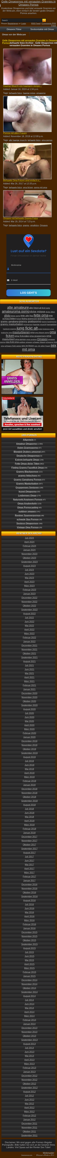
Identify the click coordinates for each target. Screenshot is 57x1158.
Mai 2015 (29, 960)
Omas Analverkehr (27, 503)
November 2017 (29, 841)
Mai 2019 (29, 769)
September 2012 (29, 1088)
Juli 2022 (29, 618)
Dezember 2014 (29, 980)
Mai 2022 (29, 625)
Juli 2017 (29, 857)
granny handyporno (49, 322)
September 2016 (29, 896)
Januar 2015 (29, 976)
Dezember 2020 (29, 693)
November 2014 (29, 984)
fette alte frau (27, 315)
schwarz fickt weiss (13, 346)
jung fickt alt (27, 328)
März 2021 (29, 681)
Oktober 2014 (29, 988)
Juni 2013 (29, 1052)
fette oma (41, 315)
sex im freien (28, 346)
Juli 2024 (29, 538)
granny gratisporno (30, 321)
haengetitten (52, 324)
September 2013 (29, 1040)
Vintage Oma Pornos (28, 527)
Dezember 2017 (29, 837)
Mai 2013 (29, 1056)
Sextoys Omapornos (27, 523)
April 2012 (29, 1107)
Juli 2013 (29, 1048)
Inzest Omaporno (28, 491)
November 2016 (29, 888)
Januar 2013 (29, 1072)
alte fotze (34, 308)
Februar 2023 (29, 590)
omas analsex (31, 340)
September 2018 (29, 801)
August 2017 (29, 853)
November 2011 (29, 1127)
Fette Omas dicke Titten (27, 464)
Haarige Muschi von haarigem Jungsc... (22, 86)
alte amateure (18, 307)
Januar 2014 (29, 1024)
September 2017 (29, 849)
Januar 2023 (29, 594)
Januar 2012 (29, 1119)
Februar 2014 (29, 1020)
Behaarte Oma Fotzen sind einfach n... (22, 180)
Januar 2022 (29, 641)
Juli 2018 (29, 809)
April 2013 (29, 1060)
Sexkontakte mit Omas (42, 29)
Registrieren (13, 23)
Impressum (26, 1155)
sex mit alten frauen (42, 346)
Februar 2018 (29, 829)
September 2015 (29, 944)
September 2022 (29, 610)
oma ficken (28, 187)
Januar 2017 (29, 880)
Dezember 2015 (29, 932)
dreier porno (15, 316)
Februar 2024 (29, 546)
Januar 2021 (29, 689)
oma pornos (47, 140)
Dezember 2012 (29, 1076)
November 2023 (29, 554)
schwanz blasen (39, 342)
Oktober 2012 (29, 1084)
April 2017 (29, 868)
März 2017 (29, 872)
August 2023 (29, 566)
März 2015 (29, 968)
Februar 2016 (29, 924)
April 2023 (29, 582)
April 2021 (29, 677)
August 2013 (29, 1044)
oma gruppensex (37, 336)
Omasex (44, 225)
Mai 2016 (29, 912)
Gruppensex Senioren (27, 487)
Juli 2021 (29, 665)
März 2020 (29, 729)
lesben (40, 329)
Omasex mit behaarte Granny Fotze (20, 218)
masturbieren (21, 332)
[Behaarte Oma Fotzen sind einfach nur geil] (27, 161)
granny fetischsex (46, 318)
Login (23, 23)
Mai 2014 (29, 1008)
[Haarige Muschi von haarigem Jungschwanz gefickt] (27, 67)
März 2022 (29, 633)
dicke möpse (37, 311)
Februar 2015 (29, 972)
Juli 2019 (29, 761)
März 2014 (29, 1016)
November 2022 (29, 602)
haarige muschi (39, 324)
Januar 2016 (29, 928)
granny (26, 225)
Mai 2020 (29, 721)
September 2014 (29, 992)
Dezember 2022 (29, 598)
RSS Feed (35, 23)
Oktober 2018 (29, 797)
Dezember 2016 (29, 884)
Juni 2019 (29, 765)
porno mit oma (40, 187)
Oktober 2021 (29, 653)
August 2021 (29, 661)
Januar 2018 (29, 833)
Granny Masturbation (27, 483)
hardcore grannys (9, 329)
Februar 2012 (29, 1115)
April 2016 (29, 916)
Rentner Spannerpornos (28, 515)
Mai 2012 (29, 1104)
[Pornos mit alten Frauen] (27, 114)
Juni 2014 (29, 1004)
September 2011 (29, 1135)
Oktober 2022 (29, 606)
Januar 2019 (29, 785)
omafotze (34, 225)
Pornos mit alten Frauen (15, 133)
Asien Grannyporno (27, 448)
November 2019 (29, 745)
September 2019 (29, 753)
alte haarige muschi (18, 140)
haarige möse (29, 93)
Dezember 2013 (29, 1028)
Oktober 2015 (29, 940)
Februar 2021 (29, 685)
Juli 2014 (29, 1000)
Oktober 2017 (29, 845)
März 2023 (29, 586)
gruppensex (28, 325)
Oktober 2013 (29, 1036)
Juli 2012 (29, 1096)
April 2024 (29, 542)
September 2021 (29, 657)
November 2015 (29, 936)
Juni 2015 (29, 956)
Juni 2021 (29, 669)
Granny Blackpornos (27, 471)
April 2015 (29, 964)
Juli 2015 (29, 952)
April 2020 (29, 725)
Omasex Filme (14, 29)
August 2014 (29, 996)
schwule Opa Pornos (28, 519)
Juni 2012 (29, 1100)
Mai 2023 (29, 578)
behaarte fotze (15, 93)
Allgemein (28, 440)
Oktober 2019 (29, 749)
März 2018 (29, 825)
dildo (7, 315)
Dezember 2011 (29, 1123)
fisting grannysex (29, 318)
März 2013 (29, 1064)
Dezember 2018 (29, 789)
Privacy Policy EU (45, 1155)
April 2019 (29, 773)
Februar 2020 (29, 733)
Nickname (16, 265)
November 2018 (29, 793)
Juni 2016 (29, 908)
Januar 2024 (29, 550)
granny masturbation (11, 324)
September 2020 (29, 705)
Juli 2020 (29, 713)
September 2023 (29, 562)
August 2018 (29, 805)
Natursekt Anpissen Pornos (27, 499)
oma (32, 332)
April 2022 (29, 629)
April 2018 (29, 821)
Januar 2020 (29, 737)
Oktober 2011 (29, 1131)
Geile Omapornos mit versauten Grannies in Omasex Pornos (28, 3)
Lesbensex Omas (27, 495)
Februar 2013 (29, 1068)
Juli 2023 (29, 570)
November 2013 (29, 1032)
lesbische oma (6, 333)
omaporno (41, 93)
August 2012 (29, 1092)
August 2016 (29, 900)
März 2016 (29, 920)
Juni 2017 (29, 861)
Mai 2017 (29, 864)
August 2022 (29, 614)
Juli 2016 (29, 904)
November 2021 (29, 649)
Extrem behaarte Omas (27, 460)
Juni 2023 (29, 574)
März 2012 (29, 1111)
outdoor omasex (25, 342)
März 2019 (29, 777)
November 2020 (29, 697)
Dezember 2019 (29, 741)
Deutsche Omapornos (28, 456)
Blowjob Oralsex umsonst (27, 452)
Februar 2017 (29, 876)
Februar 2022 (29, 637)
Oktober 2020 (29, 701)
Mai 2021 (29, 673)
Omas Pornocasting (27, 507)
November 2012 (29, 1080)
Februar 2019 (29, 781)
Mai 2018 (29, 817)
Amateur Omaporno (26, 444)
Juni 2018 (29, 813)
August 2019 (29, 757)
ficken (18, 319)
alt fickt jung (44, 308)
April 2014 (29, 1012)
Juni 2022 (29, 621)
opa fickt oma (12, 342)
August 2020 (29, 709)
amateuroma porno (16, 311)
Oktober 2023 (29, 558)
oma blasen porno (42, 333)
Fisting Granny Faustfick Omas (27, 467)
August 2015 (29, 948)
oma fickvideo (22, 336)
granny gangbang (9, 321)
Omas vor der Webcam (14, 34)
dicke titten (50, 312)
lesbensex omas (48, 329)
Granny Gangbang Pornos (28, 479)
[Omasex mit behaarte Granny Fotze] (27, 203)
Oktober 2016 (29, 892)
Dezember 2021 (29, 645)
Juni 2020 (29, 717)
